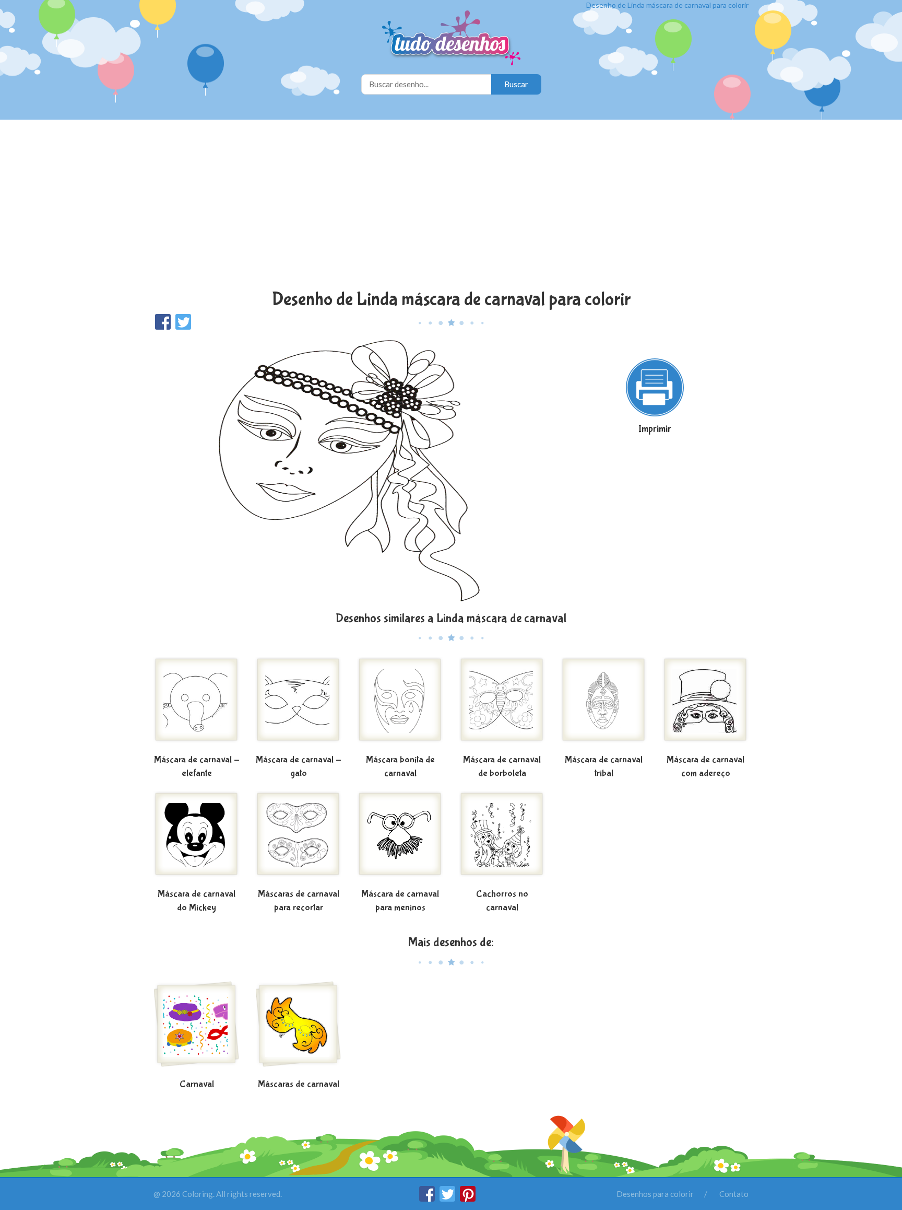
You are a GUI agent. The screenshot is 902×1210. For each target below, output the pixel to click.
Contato (734, 1194)
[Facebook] (428, 1198)
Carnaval (197, 1084)
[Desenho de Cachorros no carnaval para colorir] (502, 838)
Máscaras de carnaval (298, 1084)
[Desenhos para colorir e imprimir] (451, 38)
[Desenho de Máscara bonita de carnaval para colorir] (400, 704)
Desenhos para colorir (655, 1194)
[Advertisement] (451, 206)
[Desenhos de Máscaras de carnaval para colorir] (298, 1028)
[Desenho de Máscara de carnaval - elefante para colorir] (196, 704)
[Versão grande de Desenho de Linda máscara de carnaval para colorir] (349, 470)
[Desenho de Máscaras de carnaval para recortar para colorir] (298, 838)
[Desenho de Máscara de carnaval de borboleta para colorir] (502, 704)
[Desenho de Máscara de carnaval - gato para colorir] (298, 704)
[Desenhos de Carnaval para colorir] (196, 1028)
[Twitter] (448, 1198)
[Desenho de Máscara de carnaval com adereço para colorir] (705, 704)
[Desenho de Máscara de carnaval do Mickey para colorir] (196, 838)
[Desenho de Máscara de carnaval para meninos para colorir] (400, 838)
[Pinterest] (467, 1198)
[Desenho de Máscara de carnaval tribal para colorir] (604, 704)
